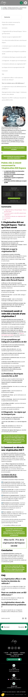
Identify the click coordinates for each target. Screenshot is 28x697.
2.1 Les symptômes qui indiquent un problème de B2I (14, 53)
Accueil (5, 8)
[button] (23, 618)
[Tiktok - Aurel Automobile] (12, 648)
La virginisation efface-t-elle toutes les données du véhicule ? (12, 79)
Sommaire (4, 28)
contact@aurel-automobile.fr (14, 687)
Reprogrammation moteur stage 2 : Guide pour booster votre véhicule (14, 93)
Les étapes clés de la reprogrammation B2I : (13, 67)
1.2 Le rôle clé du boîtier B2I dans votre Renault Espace (14, 41)
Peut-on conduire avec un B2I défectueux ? (13, 83)
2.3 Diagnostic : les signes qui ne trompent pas (14, 60)
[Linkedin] (19, 648)
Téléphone (14, 677)
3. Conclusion (7, 218)
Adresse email (14, 686)
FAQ (3, 74)
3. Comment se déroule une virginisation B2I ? (14, 64)
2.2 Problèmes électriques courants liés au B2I (14, 57)
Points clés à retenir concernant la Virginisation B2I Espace (11, 23)
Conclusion (5, 71)
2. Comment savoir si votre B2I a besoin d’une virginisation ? (14, 47)
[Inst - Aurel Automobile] (9, 648)
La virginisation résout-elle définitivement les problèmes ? (14, 88)
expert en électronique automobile (12, 334)
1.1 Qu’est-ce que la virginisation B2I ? (11, 37)
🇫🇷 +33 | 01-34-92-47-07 (14, 679)
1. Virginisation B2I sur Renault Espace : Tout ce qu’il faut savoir (14, 32)
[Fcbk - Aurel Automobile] (15, 648)
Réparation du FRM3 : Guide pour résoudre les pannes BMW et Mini (14, 99)
